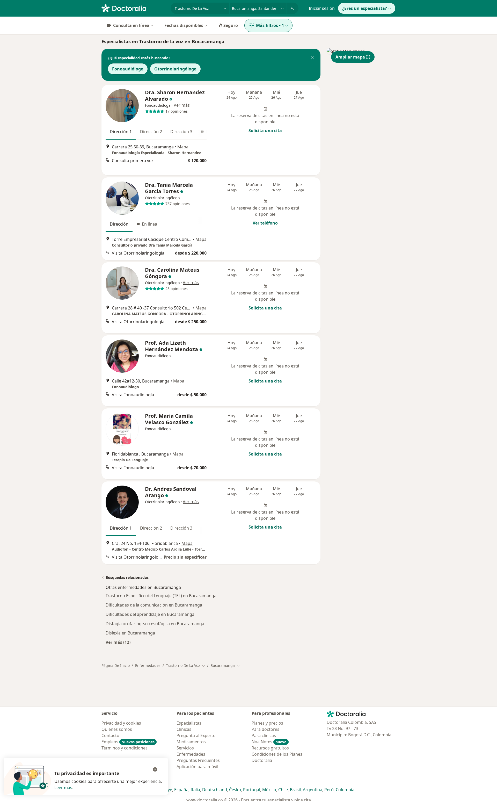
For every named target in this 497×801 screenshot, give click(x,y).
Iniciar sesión (322, 8)
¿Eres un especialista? (364, 8)
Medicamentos (191, 742)
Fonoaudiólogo (127, 69)
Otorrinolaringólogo (175, 69)
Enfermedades (147, 665)
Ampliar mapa (350, 57)
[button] (312, 58)
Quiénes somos (116, 729)
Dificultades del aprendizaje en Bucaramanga (150, 614)
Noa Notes (269, 742)
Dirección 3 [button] (181, 131)
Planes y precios (267, 723)
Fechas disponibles (183, 25)
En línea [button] (149, 224)
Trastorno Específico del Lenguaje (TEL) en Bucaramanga (161, 595)
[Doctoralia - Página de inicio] (133, 8)
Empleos (128, 742)
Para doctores (265, 729)
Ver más (182, 105)
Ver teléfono (265, 223)
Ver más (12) (118, 642)
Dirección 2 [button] (151, 131)
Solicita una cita (265, 130)
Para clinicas (264, 735)
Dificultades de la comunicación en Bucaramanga (154, 605)
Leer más (63, 787)
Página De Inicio (115, 665)
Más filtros (270, 25)
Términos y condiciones (124, 748)
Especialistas (189, 723)
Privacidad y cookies (121, 723)
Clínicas (184, 729)
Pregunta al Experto (196, 735)
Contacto (110, 735)
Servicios (185, 748)
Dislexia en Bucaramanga (130, 633)
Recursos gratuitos (270, 748)
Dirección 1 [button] (121, 131)
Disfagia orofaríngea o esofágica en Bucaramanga (155, 623)
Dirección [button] (119, 224)
